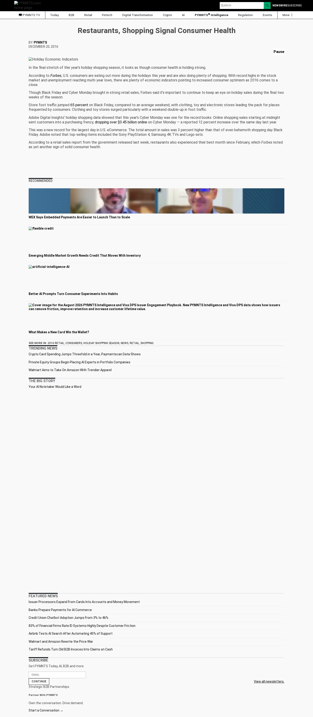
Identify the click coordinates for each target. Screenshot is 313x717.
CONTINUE (39, 681)
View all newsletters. (269, 681)
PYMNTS (40, 42)
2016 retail (56, 343)
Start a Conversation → (46, 710)
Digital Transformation (137, 15)
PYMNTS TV (31, 15)
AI (183, 15)
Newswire (279, 5)
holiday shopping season (101, 343)
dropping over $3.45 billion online (121, 122)
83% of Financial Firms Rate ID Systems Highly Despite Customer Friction (82, 626)
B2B (71, 15)
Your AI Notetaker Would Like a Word (55, 387)
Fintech (107, 15)
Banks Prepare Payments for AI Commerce (60, 610)
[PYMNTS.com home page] (29, 5)
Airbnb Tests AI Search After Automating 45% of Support (71, 633)
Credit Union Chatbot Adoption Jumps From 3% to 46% (68, 618)
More (286, 15)
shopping (147, 343)
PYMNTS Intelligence (211, 15)
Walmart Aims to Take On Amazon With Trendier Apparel (70, 370)
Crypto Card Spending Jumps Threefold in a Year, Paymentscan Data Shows (85, 354)
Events (267, 15)
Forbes (55, 75)
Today (54, 15)
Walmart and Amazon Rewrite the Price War (61, 641)
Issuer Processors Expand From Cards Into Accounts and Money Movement (84, 602)
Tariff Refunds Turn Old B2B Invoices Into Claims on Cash (71, 649)
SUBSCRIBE (294, 5)
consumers (74, 343)
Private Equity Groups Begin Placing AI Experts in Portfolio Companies (79, 362)
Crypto (167, 15)
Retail (88, 15)
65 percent (79, 105)
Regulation (245, 15)
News (124, 343)
